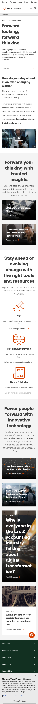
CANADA (5, 14)
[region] (19, 688)
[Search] (35, 8)
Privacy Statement (21, 696)
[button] (19, 643)
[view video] (19, 138)
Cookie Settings (19, 701)
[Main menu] (30, 8)
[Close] (35, 675)
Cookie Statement (8, 696)
